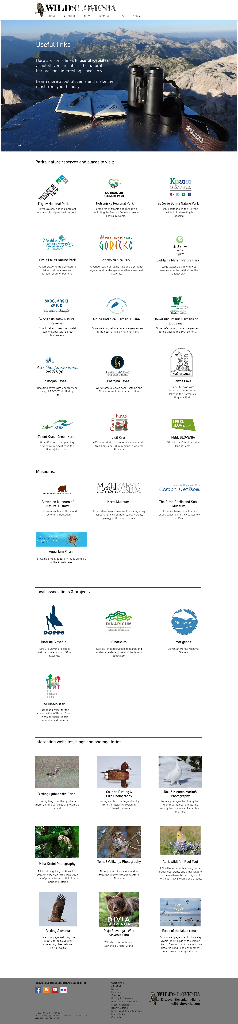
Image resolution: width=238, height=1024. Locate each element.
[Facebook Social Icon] (38, 990)
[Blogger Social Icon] (46, 990)
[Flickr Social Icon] (63, 990)
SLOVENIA (81, 8)
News (114, 989)
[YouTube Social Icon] (55, 990)
